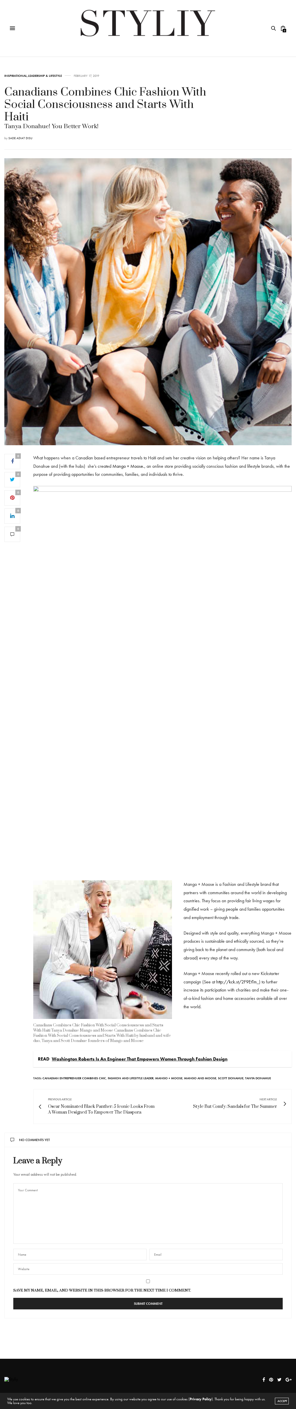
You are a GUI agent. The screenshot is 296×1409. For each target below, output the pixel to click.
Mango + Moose (168, 1078)
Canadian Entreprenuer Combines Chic (74, 1078)
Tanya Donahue (258, 1078)
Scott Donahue (230, 1078)
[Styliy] (148, 28)
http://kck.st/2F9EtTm (236, 982)
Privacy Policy (201, 1399)
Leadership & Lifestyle (45, 75)
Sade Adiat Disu (20, 138)
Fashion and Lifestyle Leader (130, 1078)
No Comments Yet (34, 1140)
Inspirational (15, 75)
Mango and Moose (200, 1078)
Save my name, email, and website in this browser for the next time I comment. (102, 1290)
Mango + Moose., (129, 466)
